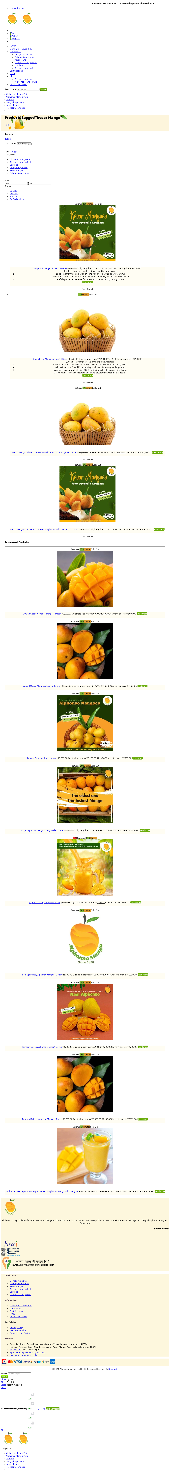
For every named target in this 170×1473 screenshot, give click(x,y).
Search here (11, 89)
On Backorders (17, 199)
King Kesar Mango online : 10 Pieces (51, 268)
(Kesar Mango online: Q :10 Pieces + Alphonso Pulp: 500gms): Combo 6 (45, 452)
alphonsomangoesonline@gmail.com (27, 1352)
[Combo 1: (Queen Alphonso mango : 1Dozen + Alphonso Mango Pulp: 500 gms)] (85, 1156)
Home (7, 124)
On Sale (13, 191)
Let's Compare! (53, 1408)
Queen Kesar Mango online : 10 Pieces (50, 359)
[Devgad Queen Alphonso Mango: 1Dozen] (85, 651)
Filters (8, 139)
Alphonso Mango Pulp (26, 62)
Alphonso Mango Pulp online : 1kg (45, 902)
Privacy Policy (16, 1327)
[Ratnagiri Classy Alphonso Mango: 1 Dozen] (85, 940)
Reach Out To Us (18, 84)
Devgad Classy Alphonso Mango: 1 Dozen (42, 613)
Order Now (15, 52)
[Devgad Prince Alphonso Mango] (85, 723)
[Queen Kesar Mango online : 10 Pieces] (87, 324)
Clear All (41, 1408)
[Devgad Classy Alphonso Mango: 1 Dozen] (85, 579)
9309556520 (15, 1349)
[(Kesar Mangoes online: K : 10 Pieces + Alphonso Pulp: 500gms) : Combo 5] (87, 494)
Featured (14, 193)
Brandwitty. (113, 1369)
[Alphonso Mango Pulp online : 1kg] (85, 867)
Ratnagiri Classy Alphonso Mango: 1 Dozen (42, 974)
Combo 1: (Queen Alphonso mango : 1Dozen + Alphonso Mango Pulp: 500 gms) (42, 1191)
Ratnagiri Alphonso (24, 57)
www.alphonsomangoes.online (24, 1355)
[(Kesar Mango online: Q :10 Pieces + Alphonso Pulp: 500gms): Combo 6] (87, 417)
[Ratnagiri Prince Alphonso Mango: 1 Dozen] (85, 1084)
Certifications (16, 71)
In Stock (13, 196)
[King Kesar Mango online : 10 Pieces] (87, 233)
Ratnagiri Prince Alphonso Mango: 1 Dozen (42, 1119)
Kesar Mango (21, 60)
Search (43, 89)
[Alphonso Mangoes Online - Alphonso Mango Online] (20, 25)
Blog (12, 76)
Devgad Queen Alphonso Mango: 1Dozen (42, 686)
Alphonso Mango (23, 79)
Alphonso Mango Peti (25, 68)
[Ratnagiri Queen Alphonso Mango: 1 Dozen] (85, 1012)
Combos (19, 65)
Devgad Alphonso (23, 54)
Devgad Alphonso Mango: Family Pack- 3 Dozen (42, 830)
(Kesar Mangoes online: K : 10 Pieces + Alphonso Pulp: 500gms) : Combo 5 (45, 529)
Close (14, 151)
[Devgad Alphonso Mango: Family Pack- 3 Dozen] (85, 795)
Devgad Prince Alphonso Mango (42, 758)
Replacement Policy (20, 1333)
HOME (13, 46)
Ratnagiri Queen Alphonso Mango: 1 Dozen (42, 1047)
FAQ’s (12, 73)
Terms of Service (18, 1330)
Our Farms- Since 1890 (21, 49)
